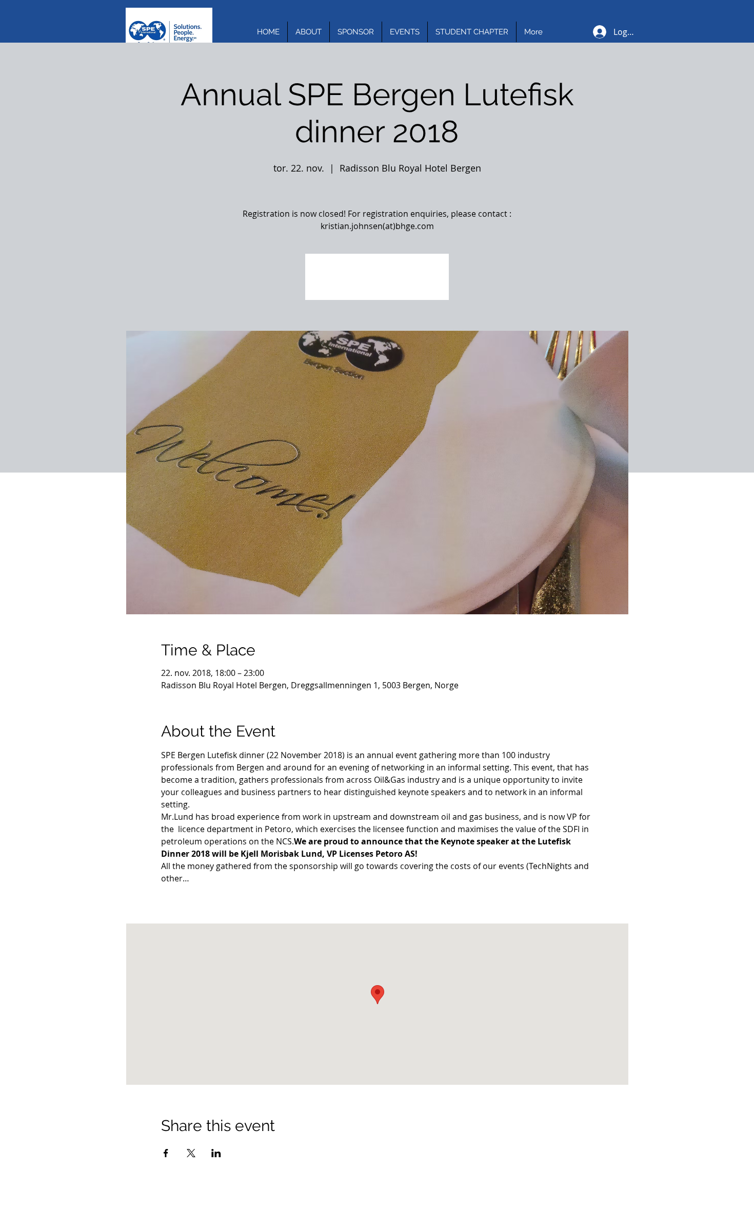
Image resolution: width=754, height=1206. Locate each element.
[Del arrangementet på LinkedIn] (216, 1153)
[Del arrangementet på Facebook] (166, 1153)
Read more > (185, 896)
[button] (308, 32)
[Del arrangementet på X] (191, 1153)
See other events (377, 283)
